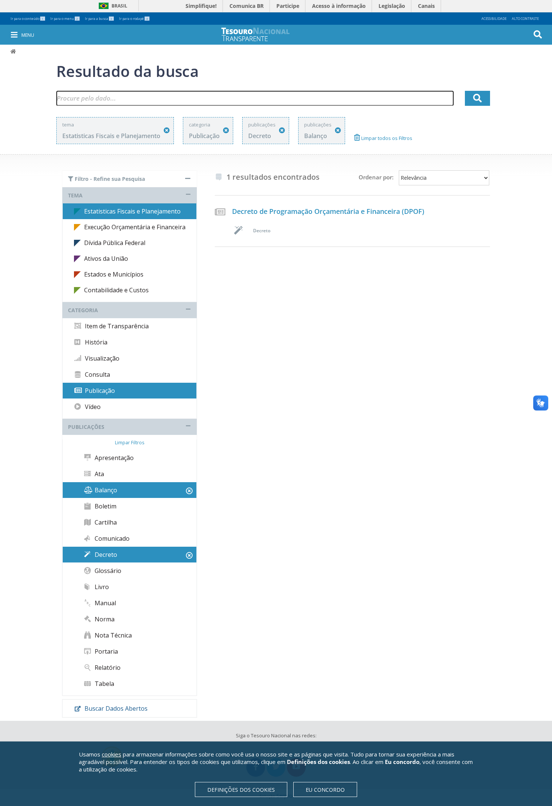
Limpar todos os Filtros (386, 138)
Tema (75, 195)
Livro (101, 587)
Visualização (101, 358)
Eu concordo (325, 789)
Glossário (107, 571)
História (95, 342)
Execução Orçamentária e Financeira (135, 227)
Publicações (86, 426)
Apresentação (113, 458)
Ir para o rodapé (133, 18)
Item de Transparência (116, 326)
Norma (104, 619)
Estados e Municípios (113, 274)
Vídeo (92, 407)
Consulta (96, 374)
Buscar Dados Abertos (115, 708)
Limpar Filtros (129, 442)
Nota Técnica (112, 635)
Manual (104, 603)
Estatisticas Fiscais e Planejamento (132, 211)
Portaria (105, 651)
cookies (111, 754)
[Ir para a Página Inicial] (260, 34)
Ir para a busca (98, 18)
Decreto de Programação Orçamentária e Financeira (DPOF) (328, 211)
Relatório (107, 667)
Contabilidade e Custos (116, 290)
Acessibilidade (494, 18)
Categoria (83, 310)
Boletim (104, 506)
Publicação (99, 390)
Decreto (105, 554)
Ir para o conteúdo (27, 18)
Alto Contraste (525, 18)
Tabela (103, 684)
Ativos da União (106, 258)
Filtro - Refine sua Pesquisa (109, 178)
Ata (98, 474)
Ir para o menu (64, 18)
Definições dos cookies (241, 789)
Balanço (105, 490)
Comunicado (111, 538)
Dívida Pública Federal (114, 243)
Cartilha (105, 522)
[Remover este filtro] (167, 130)
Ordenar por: (376, 177)
